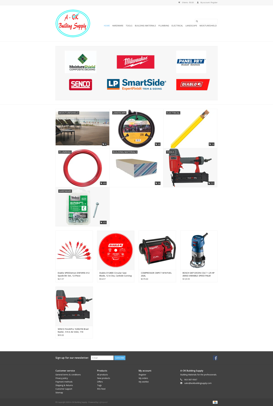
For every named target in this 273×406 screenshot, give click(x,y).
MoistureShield (208, 25)
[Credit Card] (215, 402)
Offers (100, 381)
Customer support (63, 388)
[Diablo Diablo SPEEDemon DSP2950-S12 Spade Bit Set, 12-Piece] (74, 250)
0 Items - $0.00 (188, 2)
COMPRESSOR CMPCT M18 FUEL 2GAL (156, 274)
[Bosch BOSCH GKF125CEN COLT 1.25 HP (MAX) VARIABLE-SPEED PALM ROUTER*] (199, 250)
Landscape (191, 25)
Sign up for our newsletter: (72, 357)
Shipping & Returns (64, 385)
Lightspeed (103, 402)
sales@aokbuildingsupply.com (198, 383)
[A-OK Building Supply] (72, 23)
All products (102, 374)
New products (103, 378)
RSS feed (101, 388)
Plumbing (163, 25)
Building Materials (145, 25)
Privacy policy (61, 378)
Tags (99, 385)
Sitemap (59, 392)
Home (107, 25)
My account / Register (209, 2)
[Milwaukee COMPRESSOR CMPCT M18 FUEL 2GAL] (157, 250)
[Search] (197, 21)
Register (142, 374)
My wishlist (144, 381)
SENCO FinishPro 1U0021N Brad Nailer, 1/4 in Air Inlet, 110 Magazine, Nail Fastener (73, 330)
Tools (129, 25)
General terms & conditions (68, 374)
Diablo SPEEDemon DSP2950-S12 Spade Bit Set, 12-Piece (73, 274)
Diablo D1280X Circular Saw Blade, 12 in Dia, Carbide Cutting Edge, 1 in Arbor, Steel (115, 274)
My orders (143, 378)
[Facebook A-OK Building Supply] (215, 358)
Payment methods (64, 381)
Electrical (177, 25)
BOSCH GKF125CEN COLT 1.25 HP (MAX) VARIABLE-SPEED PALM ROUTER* (198, 274)
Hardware (117, 25)
